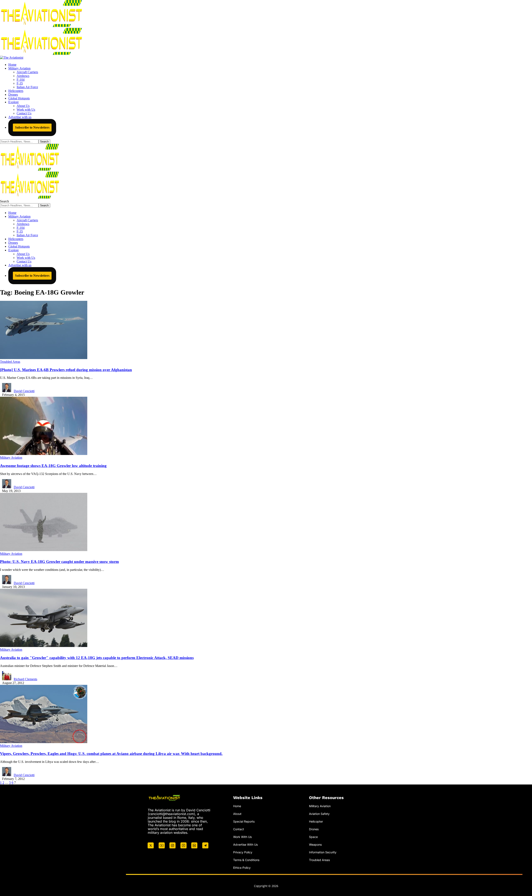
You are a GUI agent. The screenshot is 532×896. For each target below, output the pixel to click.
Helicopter (316, 821)
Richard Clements (25, 679)
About (237, 813)
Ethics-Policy (242, 867)
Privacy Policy (242, 852)
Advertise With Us (245, 844)
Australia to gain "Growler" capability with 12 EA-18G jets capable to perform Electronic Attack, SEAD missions (97, 658)
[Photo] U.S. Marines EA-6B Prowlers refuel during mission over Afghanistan (66, 370)
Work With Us (242, 837)
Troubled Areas (10, 361)
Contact (238, 829)
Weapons (315, 844)
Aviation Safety (319, 813)
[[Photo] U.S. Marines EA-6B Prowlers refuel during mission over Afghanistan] (43, 358)
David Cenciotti (24, 391)
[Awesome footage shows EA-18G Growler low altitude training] (43, 454)
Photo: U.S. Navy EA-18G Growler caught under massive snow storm (59, 561)
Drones (314, 829)
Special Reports (244, 821)
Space (313, 837)
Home (237, 806)
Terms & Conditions (246, 860)
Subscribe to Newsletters (32, 127)
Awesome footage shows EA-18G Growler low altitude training (53, 465)
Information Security (322, 852)
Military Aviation (11, 457)
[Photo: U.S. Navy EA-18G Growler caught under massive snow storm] (43, 550)
